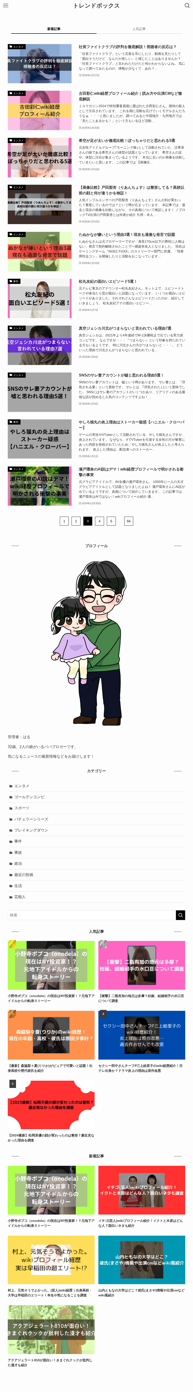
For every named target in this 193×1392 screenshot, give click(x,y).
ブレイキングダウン (31, 830)
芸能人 (20, 897)
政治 (18, 863)
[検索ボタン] (187, 5)
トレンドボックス (96, 5)
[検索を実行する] (180, 915)
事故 (18, 852)
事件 (18, 841)
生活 (18, 886)
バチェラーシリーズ (31, 819)
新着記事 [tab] (53, 29)
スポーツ (21, 808)
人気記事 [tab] (139, 29)
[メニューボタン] (5, 5)
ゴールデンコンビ (29, 797)
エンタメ (21, 786)
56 (129, 521)
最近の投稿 (23, 875)
